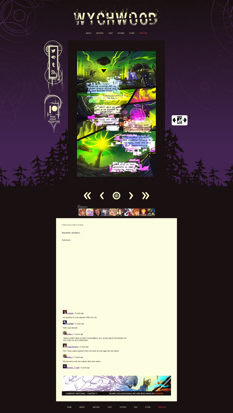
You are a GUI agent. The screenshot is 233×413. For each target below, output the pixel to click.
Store (132, 33)
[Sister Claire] (89, 212)
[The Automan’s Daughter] (82, 212)
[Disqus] (95, 274)
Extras (121, 33)
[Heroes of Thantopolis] (151, 212)
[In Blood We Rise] (143, 212)
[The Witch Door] (105, 212)
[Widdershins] (120, 212)
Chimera (115, 207)
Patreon (143, 33)
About (89, 33)
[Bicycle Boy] (97, 212)
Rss (136, 407)
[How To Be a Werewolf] (128, 212)
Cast (110, 33)
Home (69, 407)
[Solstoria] (112, 212)
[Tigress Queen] (135, 212)
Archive (100, 33)
